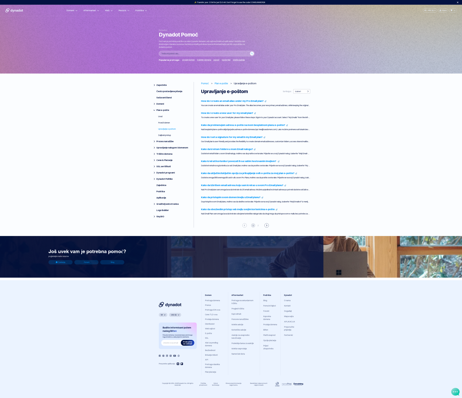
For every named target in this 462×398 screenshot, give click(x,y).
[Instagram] (163, 356)
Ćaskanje (61, 262)
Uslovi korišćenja (215, 384)
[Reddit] (179, 356)
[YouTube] (174, 356)
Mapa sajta (289, 316)
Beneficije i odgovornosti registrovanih (258, 384)
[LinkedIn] (167, 356)
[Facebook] (160, 356)
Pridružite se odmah (187, 343)
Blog (112, 262)
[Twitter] (171, 356)
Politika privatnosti (203, 384)
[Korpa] (453, 10)
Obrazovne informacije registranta (233, 384)
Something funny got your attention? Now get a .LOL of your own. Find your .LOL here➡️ (229, 2)
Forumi (86, 262)
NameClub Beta (238, 354)
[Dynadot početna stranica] (14, 10)
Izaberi (298, 91)
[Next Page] (266, 225)
